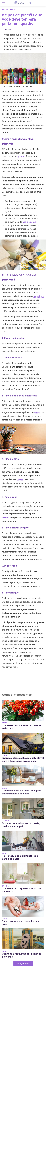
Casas (4, 723)
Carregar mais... (23, 963)
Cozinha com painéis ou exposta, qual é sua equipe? (21, 825)
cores (20, 479)
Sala (4, 853)
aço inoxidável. (30, 222)
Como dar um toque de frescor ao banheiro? (21, 890)
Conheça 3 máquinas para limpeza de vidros (21, 955)
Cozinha (5, 821)
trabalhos (38, 296)
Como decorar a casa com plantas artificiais (21, 727)
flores (37, 412)
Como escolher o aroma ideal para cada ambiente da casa (21, 792)
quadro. (21, 156)
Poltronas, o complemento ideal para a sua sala (20, 857)
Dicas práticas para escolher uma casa (21, 923)
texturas (6, 517)
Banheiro (6, 886)
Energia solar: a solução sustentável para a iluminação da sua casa (23, 759)
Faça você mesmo (8, 9)
